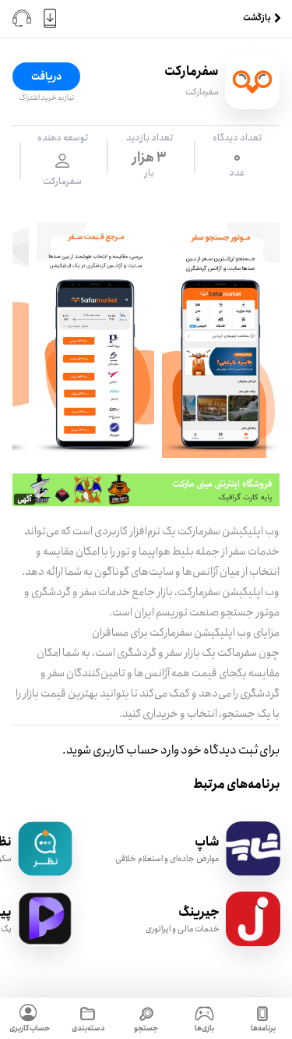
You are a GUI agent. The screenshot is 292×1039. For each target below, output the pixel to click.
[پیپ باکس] (45, 942)
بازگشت (257, 18)
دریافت (46, 76)
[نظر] (45, 872)
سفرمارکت (202, 92)
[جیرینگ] (253, 942)
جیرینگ (199, 912)
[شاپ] (253, 872)
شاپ (207, 842)
